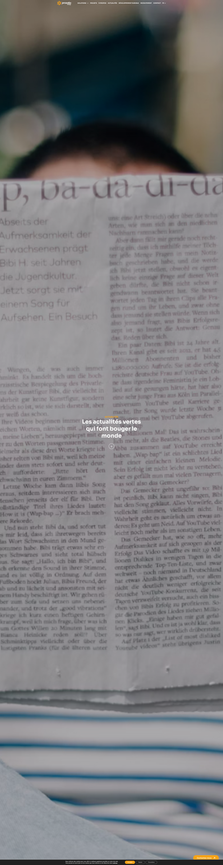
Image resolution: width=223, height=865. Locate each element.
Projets (93, 3)
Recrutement (146, 3)
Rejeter (140, 862)
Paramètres (151, 862)
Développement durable (129, 3)
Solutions (82, 3)
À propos (102, 3)
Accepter (130, 862)
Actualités (112, 3)
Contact (157, 3)
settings (115, 863)
